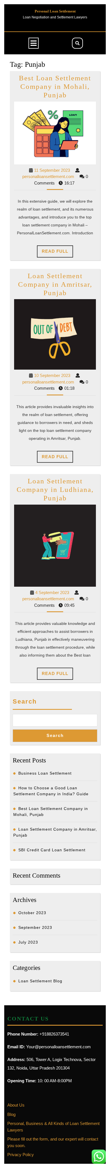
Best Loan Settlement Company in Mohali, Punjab (55, 86)
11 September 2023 (52, 170)
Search (25, 701)
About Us (16, 1105)
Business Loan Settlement (45, 773)
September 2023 (35, 927)
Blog (11, 1114)
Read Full (57, 253)
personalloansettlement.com (48, 176)
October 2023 (32, 912)
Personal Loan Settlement (55, 11)
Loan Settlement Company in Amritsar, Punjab (55, 284)
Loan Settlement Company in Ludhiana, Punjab (55, 489)
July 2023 (28, 942)
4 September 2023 (52, 592)
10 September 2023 (52, 375)
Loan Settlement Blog (40, 981)
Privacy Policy (20, 1154)
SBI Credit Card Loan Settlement (51, 850)
